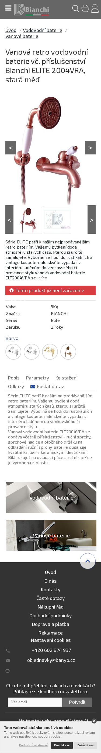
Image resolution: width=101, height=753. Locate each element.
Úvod (10, 30)
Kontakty (51, 589)
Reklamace (50, 633)
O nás (50, 581)
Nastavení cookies (51, 640)
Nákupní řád (50, 607)
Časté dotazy (50, 598)
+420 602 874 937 (51, 650)
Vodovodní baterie (42, 30)
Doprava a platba (50, 624)
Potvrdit (77, 702)
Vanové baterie (21, 36)
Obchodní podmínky (50, 615)
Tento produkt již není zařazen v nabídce (46, 291)
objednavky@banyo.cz (51, 660)
